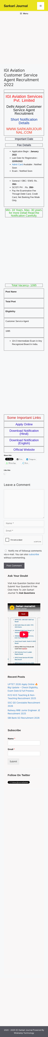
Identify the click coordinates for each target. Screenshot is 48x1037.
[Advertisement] (24, 40)
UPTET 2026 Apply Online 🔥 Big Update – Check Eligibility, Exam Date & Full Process (23, 687)
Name (11, 738)
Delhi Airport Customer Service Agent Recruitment (24, 110)
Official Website (24, 449)
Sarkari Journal (16, 6)
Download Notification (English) (24, 441)
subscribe (34, 554)
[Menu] (40, 6)
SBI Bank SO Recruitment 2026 (24, 718)
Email (11, 749)
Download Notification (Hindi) (24, 432)
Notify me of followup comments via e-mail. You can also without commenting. (23, 554)
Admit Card (17, 164)
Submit (13, 761)
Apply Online (24, 424)
